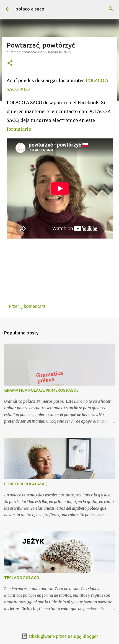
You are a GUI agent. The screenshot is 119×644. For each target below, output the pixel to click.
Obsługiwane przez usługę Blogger (63, 636)
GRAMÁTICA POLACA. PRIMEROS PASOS (41, 390)
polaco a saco (29, 8)
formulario (19, 129)
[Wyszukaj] (111, 8)
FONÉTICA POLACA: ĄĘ (25, 484)
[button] (10, 63)
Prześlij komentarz (27, 306)
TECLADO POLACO (21, 577)
